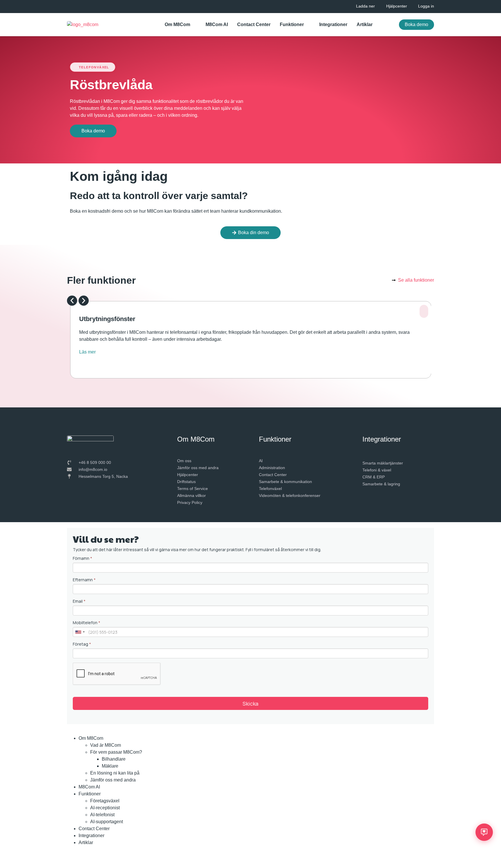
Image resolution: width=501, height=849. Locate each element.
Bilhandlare (114, 759)
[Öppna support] (484, 832)
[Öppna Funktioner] (307, 24)
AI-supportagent (106, 821)
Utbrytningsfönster (107, 319)
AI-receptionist (105, 807)
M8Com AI (89, 786)
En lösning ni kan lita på (114, 772)
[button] (72, 301)
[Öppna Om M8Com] (194, 24)
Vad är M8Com (105, 745)
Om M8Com (91, 738)
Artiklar (86, 842)
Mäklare (110, 766)
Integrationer (91, 835)
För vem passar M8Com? (116, 752)
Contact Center (94, 828)
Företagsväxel (104, 800)
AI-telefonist (102, 814)
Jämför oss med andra (113, 779)
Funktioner (90, 793)
